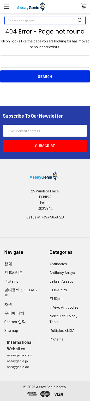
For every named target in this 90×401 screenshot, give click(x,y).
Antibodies (58, 263)
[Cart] (85, 6)
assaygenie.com (19, 355)
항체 (8, 263)
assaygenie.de (18, 367)
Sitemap (11, 330)
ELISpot (56, 298)
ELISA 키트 (13, 272)
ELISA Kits (58, 289)
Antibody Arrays (62, 272)
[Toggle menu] (6, 6)
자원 (8, 304)
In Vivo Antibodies (63, 307)
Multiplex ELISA (62, 330)
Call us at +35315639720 (45, 217)
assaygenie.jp (17, 361)
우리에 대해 (14, 313)
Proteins (11, 281)
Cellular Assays (61, 281)
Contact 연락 (15, 321)
